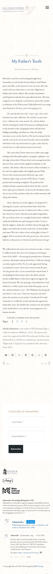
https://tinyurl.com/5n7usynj (28, 552)
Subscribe (16, 449)
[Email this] (6, 355)
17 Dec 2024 (40, 535)
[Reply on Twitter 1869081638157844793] (12, 557)
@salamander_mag (26, 535)
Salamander (15, 535)
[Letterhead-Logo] (18, 12)
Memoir (35, 69)
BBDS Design (38, 566)
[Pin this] (32, 355)
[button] (47, 7)
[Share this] (12, 355)
